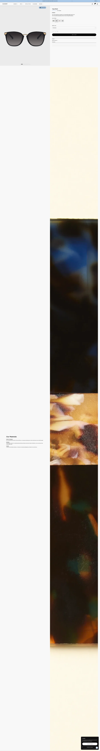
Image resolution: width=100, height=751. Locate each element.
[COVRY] (5, 4)
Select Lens (54, 25)
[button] (97, 4)
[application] (97, 748)
